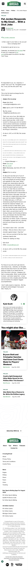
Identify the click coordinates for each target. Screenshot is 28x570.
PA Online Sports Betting (10, 495)
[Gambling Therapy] (18, 564)
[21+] (7, 564)
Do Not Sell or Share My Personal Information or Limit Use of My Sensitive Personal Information (14, 558)
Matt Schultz (6, 367)
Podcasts (22, 445)
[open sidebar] (3, 3)
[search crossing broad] (25, 3)
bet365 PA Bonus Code (9, 497)
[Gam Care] (12, 564)
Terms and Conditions (9, 461)
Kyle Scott (10, 28)
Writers (15, 445)
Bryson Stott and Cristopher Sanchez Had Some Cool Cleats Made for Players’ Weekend (13, 359)
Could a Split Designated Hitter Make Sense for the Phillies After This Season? (13, 378)
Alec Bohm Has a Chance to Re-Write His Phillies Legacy (14, 393)
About (5, 445)
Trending (5, 485)
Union (4, 482)
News (4, 469)
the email (20, 50)
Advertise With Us (13, 431)
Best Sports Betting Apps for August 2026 (14, 491)
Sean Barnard (6, 396)
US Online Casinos (8, 505)
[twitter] (21, 304)
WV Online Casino (8, 516)
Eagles (4, 472)
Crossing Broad (7, 453)
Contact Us (14, 448)
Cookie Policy (7, 464)
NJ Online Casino (8, 511)
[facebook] (24, 304)
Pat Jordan (8, 165)
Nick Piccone (6, 383)
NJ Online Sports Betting (10, 500)
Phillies (3, 15)
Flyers (4, 480)
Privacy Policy (7, 459)
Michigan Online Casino (9, 513)
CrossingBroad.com (13, 245)
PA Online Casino (8, 508)
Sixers (4, 477)
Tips (10, 445)
